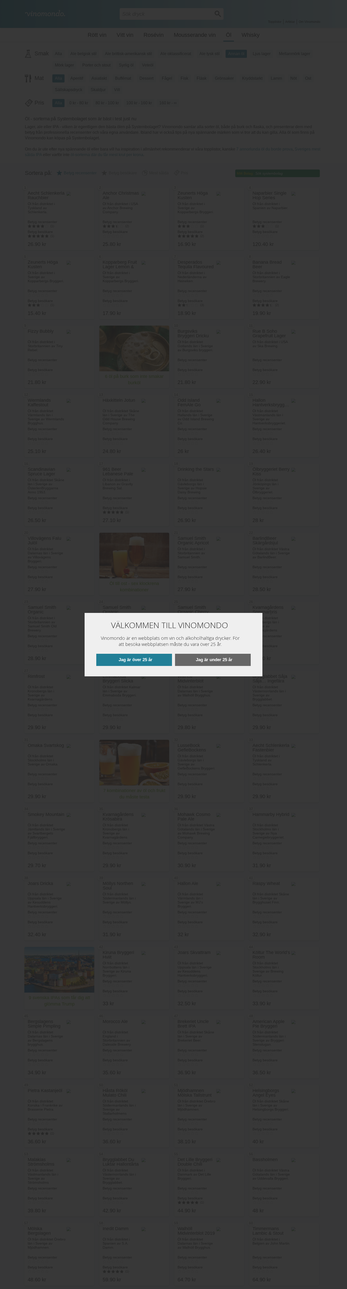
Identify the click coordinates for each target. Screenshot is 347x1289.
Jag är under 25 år (214, 659)
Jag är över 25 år (135, 659)
